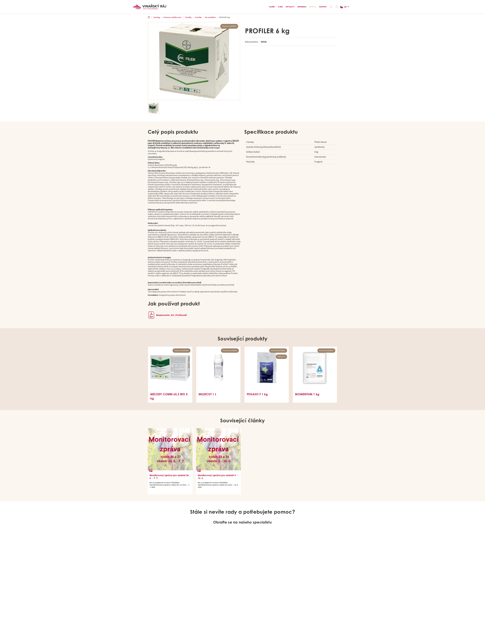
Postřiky (189, 21)
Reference (293, 7)
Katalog (307, 7)
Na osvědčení (211, 21)
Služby (257, 7)
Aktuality (279, 7)
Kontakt (320, 7)
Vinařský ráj (149, 20)
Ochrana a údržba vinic (173, 21)
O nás (267, 7)
